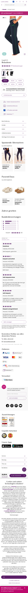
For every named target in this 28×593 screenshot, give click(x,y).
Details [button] (3, 125)
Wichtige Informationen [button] (8, 137)
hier (8, 509)
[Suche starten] (25, 4)
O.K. (4, 577)
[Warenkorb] (26, 1)
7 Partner (13, 486)
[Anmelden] (20, 1)
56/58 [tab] (20, 84)
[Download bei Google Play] (17, 446)
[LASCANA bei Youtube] (20, 405)
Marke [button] (3, 129)
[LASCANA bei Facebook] (7, 405)
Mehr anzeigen (8, 322)
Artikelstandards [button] (6, 133)
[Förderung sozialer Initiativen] (4, 54)
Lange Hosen (11, 9)
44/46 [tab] (20, 81)
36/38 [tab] (5, 81)
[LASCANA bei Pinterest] (16, 405)
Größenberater (8, 95)
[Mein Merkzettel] (23, 1)
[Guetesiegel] (10, 435)
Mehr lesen (6, 270)
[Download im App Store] (6, 446)
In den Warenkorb (16, 475)
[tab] (3, 73)
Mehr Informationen (14, 583)
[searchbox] (13, 4)
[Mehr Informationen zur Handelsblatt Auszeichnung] (11, 422)
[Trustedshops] (4, 435)
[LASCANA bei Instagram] (11, 405)
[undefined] (24, 160)
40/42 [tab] (12, 81)
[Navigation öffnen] (1, 4)
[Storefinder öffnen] (16, 1)
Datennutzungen (8, 489)
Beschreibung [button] (5, 121)
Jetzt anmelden (13, 398)
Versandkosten (5, 477)
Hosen (4, 9)
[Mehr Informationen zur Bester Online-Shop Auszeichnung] (4, 422)
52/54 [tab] (12, 84)
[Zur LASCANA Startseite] (5, 2)
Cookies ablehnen (9, 511)
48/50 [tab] (5, 84)
